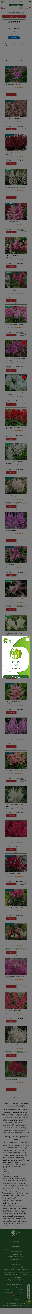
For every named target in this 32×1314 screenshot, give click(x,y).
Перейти (16, 677)
